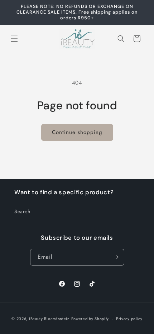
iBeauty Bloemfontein (49, 318)
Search (22, 211)
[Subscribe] (116, 257)
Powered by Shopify (90, 318)
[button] (14, 39)
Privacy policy (129, 318)
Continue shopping (77, 132)
